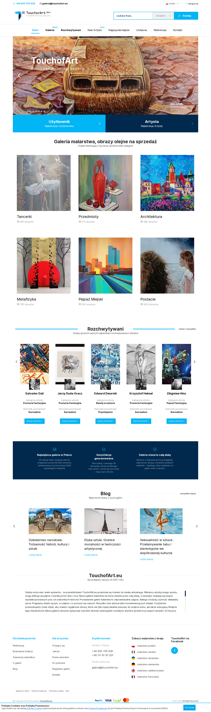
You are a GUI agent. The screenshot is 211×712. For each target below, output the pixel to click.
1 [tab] (19, 111)
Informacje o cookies (56, 691)
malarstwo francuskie (148, 676)
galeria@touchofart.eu (55, 3)
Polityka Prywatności (39, 691)
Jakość (56, 651)
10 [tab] (44, 111)
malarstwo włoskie (146, 652)
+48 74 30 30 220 (102, 655)
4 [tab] (27, 111)
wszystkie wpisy (188, 493)
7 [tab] (36, 111)
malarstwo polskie (146, 645)
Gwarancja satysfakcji (24, 657)
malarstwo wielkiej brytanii (150, 670)
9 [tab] (41, 111)
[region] (105, 601)
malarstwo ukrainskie (147, 658)
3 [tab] (25, 111)
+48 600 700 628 (25, 3)
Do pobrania (58, 663)
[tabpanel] (114, 75)
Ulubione (141, 30)
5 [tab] (30, 111)
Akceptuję (189, 707)
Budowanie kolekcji (23, 651)
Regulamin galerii (61, 669)
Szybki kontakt (101, 638)
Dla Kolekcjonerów (24, 638)
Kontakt (177, 30)
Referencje (160, 30)
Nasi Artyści (95, 30)
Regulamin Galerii (23, 691)
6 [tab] (33, 111)
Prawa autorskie (60, 657)
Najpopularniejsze (118, 30)
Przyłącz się (58, 645)
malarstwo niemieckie (148, 664)
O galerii (17, 663)
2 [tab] (22, 111)
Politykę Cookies (34, 708)
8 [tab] (39, 111)
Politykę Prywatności (98, 708)
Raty (67, 691)
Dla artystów (60, 638)
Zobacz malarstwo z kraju (147, 638)
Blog (15, 669)
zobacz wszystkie (187, 329)
